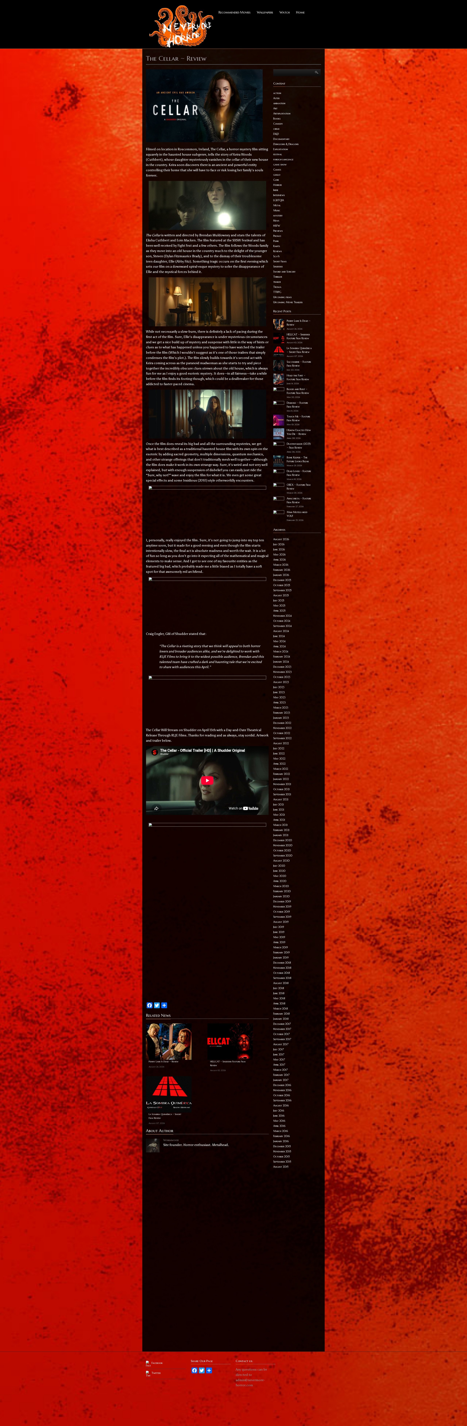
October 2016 (281, 1095)
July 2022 (278, 748)
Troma (277, 287)
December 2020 (282, 840)
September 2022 (282, 738)
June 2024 (279, 636)
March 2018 (280, 1008)
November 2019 (282, 906)
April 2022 (279, 763)
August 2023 (281, 682)
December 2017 (282, 1024)
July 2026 (279, 544)
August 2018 (281, 983)
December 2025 (282, 580)
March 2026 (280, 564)
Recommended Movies (234, 12)
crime (276, 128)
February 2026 (281, 570)
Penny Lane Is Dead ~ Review (163, 1061)
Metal (277, 205)
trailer (277, 281)
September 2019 (282, 916)
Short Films (280, 261)
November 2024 (282, 615)
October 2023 (281, 677)
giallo (276, 174)
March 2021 (280, 825)
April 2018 (279, 1003)
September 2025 (282, 590)
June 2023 (279, 692)
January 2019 (281, 957)
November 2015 (282, 1151)
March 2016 (280, 1131)
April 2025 (279, 610)
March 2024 (280, 651)
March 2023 (280, 707)
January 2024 (281, 661)
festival (277, 154)
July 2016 (278, 1110)
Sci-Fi (276, 256)
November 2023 (282, 672)
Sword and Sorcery (284, 271)
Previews (278, 230)
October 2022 (281, 733)
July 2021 (278, 804)
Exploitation (280, 149)
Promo (277, 236)
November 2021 (282, 784)
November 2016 (282, 1090)
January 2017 (280, 1080)
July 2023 (278, 687)
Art (275, 108)
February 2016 (281, 1136)
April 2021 (279, 819)
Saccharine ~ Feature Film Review (299, 363)
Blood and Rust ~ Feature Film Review (298, 391)
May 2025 (279, 605)
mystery (278, 215)
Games (277, 169)
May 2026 (279, 554)
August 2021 (280, 799)
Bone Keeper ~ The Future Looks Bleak (298, 459)
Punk (276, 241)
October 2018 (281, 973)
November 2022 (282, 728)
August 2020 (281, 860)
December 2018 (282, 962)
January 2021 (280, 835)
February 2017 (281, 1075)
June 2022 (279, 753)
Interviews (279, 195)
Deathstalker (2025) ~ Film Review (299, 445)
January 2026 (281, 575)
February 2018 (281, 1013)
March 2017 (280, 1069)
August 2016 (281, 1105)
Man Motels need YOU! (297, 514)
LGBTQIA (278, 200)
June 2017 (278, 1054)
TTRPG (277, 292)
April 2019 (279, 942)
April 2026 (279, 559)
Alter (276, 98)
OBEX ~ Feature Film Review (299, 486)
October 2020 (282, 850)
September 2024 (282, 626)
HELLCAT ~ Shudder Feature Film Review (228, 1063)
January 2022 (281, 779)
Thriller (277, 276)
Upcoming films (282, 297)
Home (300, 12)
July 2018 (278, 988)
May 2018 (279, 998)
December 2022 (282, 723)
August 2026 (281, 539)
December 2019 (282, 901)
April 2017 (279, 1064)
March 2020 (281, 886)
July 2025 (278, 600)
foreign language (283, 159)
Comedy (278, 123)
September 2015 (282, 1161)
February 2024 (281, 656)
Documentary (281, 139)
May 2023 (279, 697)
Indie (275, 190)
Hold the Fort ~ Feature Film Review (298, 377)
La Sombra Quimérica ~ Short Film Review (165, 1116)
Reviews (277, 251)
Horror (277, 185)
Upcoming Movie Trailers (288, 302)
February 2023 (281, 712)
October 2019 (281, 911)
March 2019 (280, 947)
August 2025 (281, 595)
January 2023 (281, 717)
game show (280, 164)
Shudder (278, 266)
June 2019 (278, 932)
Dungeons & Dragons (286, 144)
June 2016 (279, 1115)
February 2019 (281, 952)
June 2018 (278, 993)
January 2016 (281, 1141)
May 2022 (279, 758)
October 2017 (281, 1034)
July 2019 (278, 927)
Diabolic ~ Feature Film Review (297, 404)
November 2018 (282, 967)
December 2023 (282, 666)
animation (279, 103)
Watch (284, 12)
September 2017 (282, 1039)
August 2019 (281, 922)
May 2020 (279, 876)
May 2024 (279, 641)
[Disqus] (207, 1200)
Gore (276, 179)
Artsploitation (281, 113)
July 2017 (278, 1049)
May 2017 (279, 1059)
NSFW (276, 225)
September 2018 (282, 978)
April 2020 (279, 881)
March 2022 (280, 768)
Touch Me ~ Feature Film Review (298, 418)
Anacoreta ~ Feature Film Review (299, 500)
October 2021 (281, 789)
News (276, 220)
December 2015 (282, 1146)
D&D (276, 134)
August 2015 (280, 1166)
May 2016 (279, 1120)
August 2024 (281, 631)
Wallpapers (265, 12)
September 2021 (282, 794)
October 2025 (281, 585)
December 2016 (282, 1085)
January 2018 (281, 1018)
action (277, 93)
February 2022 (281, 774)
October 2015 (281, 1156)
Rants (276, 246)
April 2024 (279, 646)
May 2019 (279, 937)
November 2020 (282, 845)
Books (277, 118)
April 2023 (279, 702)
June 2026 (279, 549)
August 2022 (281, 743)
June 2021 (278, 809)
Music (276, 210)
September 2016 (282, 1100)
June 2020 (279, 871)
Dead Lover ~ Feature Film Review (299, 473)
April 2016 (279, 1126)
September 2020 (282, 855)
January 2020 (281, 896)
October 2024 (281, 621)
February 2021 (281, 830)
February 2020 (282, 891)
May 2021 (279, 814)
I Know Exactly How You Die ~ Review (299, 432)
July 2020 (279, 865)
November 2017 (282, 1029)
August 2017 (280, 1044)
